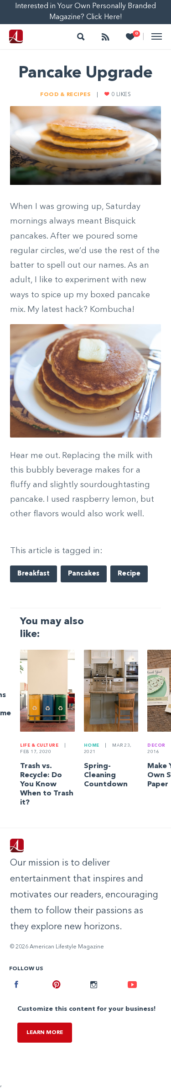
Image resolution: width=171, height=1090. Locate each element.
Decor (156, 746)
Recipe (129, 573)
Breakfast (33, 573)
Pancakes (83, 573)
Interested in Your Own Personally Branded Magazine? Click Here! (85, 12)
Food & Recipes (66, 94)
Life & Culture (40, 746)
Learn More (44, 1032)
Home (92, 746)
